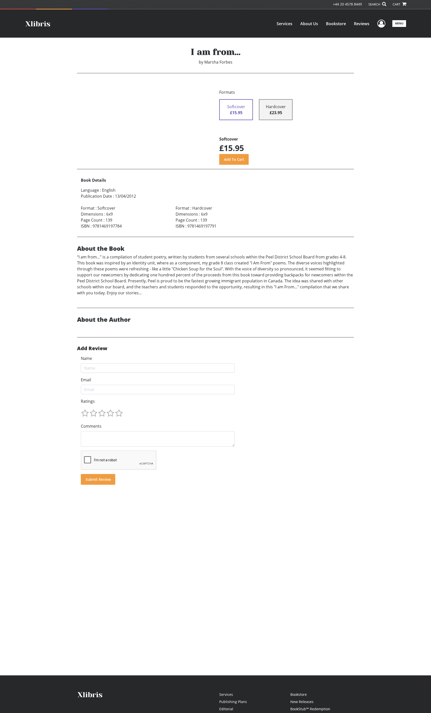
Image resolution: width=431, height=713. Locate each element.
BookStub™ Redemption (310, 709)
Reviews (361, 23)
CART (397, 4)
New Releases (302, 701)
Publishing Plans (233, 701)
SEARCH (374, 4)
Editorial (226, 709)
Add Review (92, 348)
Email (86, 380)
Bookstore (336, 23)
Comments (91, 426)
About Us (309, 23)
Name (86, 358)
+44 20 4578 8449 (347, 4)
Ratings (88, 401)
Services (284, 23)
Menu (399, 23)
